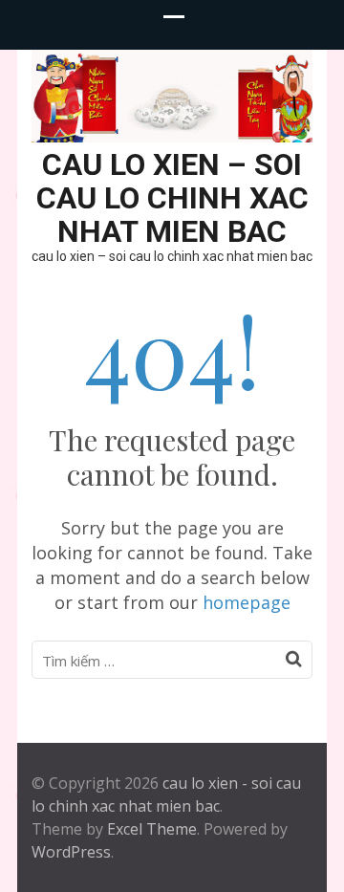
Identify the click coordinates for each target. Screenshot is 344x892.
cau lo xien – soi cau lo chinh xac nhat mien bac (172, 198)
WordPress (71, 851)
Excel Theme (152, 828)
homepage (246, 602)
